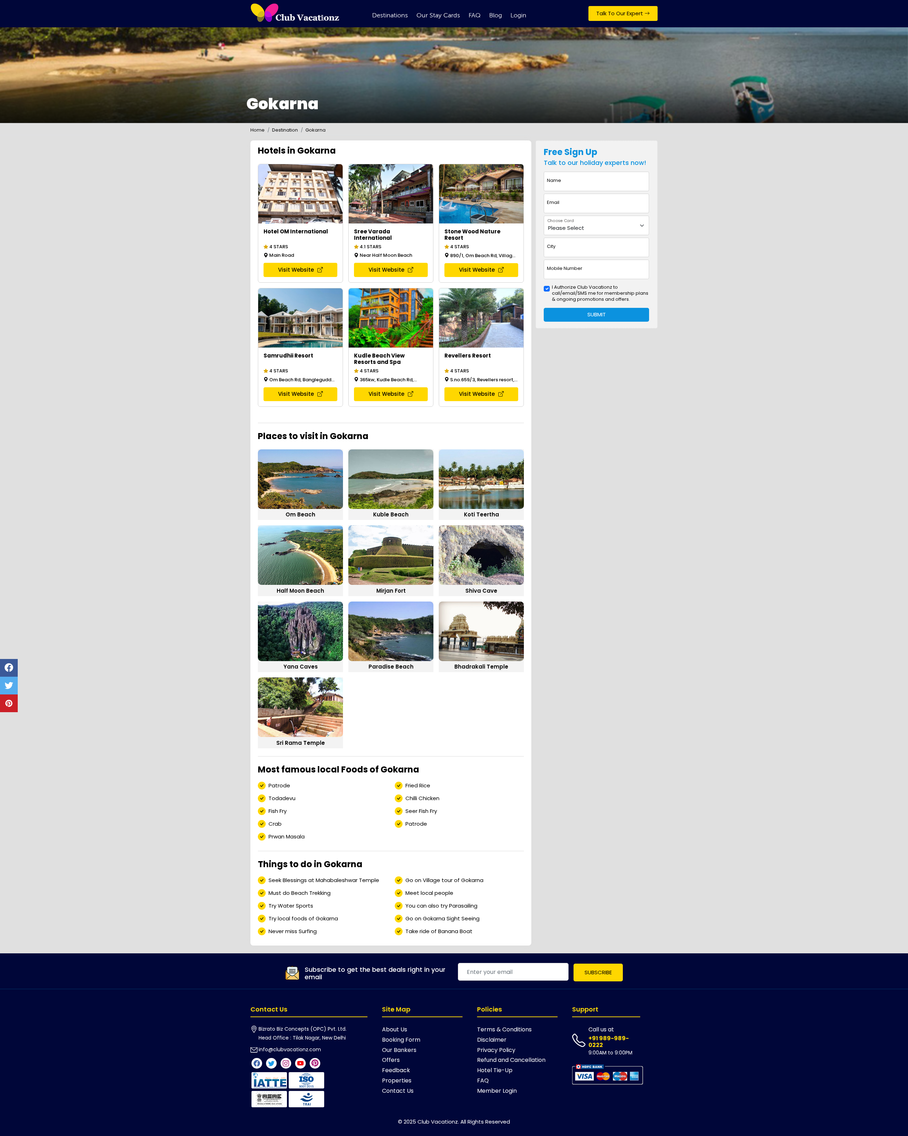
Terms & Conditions (504, 1029)
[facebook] (9, 668)
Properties (396, 1080)
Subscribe (598, 972)
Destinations (390, 15)
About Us (394, 1029)
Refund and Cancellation (511, 1060)
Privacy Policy (496, 1050)
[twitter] (9, 685)
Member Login (497, 1091)
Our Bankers (399, 1050)
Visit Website (296, 269)
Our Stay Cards (438, 15)
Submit (596, 314)
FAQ (475, 15)
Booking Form (401, 1040)
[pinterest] (9, 703)
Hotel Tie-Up (495, 1070)
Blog (495, 15)
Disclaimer (491, 1040)
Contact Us (398, 1091)
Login (518, 15)
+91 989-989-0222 (608, 1041)
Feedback (396, 1070)
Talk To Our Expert (620, 13)
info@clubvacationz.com (290, 1049)
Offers (391, 1060)
